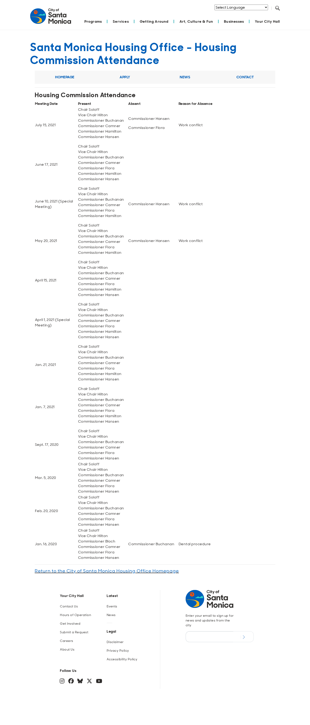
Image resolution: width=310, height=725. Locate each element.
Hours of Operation (75, 615)
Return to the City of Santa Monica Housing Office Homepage (107, 571)
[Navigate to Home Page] (50, 18)
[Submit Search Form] (280, 14)
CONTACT (245, 77)
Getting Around (154, 21)
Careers (66, 641)
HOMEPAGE (64, 77)
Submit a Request (74, 632)
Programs (93, 21)
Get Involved (70, 623)
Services (121, 21)
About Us (67, 649)
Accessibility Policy (122, 659)
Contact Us (69, 606)
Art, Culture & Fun (196, 21)
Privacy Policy (118, 651)
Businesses (234, 21)
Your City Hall (267, 21)
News (111, 615)
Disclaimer (115, 642)
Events (112, 606)
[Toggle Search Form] (277, 8)
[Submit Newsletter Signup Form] (243, 636)
